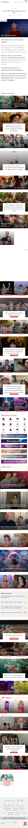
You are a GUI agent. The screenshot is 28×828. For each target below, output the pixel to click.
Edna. (6, 2)
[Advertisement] (14, 264)
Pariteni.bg (7, 810)
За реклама (18, 812)
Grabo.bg (22, 808)
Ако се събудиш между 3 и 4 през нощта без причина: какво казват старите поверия (12, 607)
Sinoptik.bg (21, 806)
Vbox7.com (14, 806)
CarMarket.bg (15, 810)
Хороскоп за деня (9, 415)
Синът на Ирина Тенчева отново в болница (11, 602)
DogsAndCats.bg (7, 808)
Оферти (8, 697)
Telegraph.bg (15, 808)
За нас (4, 812)
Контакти (17, 814)
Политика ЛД (10, 812)
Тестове (14, 8)
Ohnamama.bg (11, 805)
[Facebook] (17, 800)
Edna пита (6, 467)
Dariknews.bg (7, 806)
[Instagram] (21, 800)
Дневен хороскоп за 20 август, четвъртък (11, 612)
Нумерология (25, 1)
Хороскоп (20, 1)
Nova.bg (23, 805)
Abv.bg (4, 805)
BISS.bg (21, 810)
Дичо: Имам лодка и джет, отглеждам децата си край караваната (12, 596)
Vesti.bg (18, 805)
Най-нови (15, 1)
